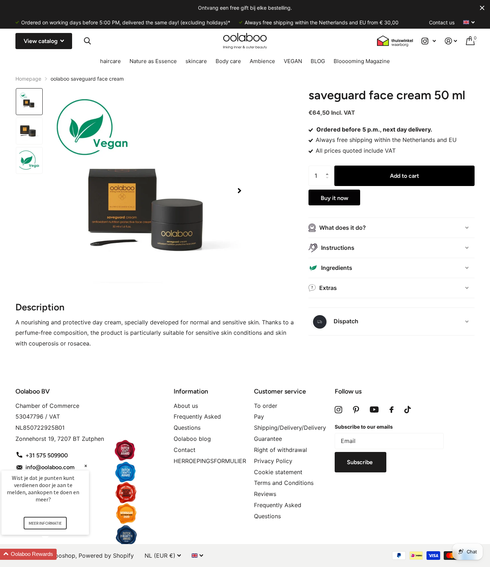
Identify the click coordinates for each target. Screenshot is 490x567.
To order (265, 405)
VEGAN (293, 61)
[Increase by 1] (328, 169)
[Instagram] (338, 409)
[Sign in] (451, 41)
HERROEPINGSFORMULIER (210, 460)
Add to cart (404, 175)
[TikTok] (407, 409)
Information (191, 391)
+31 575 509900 (46, 455)
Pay (259, 416)
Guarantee (268, 438)
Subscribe (360, 462)
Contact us (441, 22)
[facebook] (392, 409)
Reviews (265, 493)
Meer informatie (45, 523)
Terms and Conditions (284, 482)
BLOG (318, 61)
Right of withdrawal (280, 449)
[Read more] (428, 41)
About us (186, 405)
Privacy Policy (273, 460)
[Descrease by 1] (328, 183)
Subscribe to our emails (364, 427)
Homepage (28, 79)
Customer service (280, 391)
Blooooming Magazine (362, 61)
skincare (196, 61)
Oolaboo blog (192, 438)
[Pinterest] (356, 409)
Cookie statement (278, 472)
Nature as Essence (153, 61)
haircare (110, 61)
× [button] (85, 465)
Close (482, 8)
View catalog (41, 41)
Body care (228, 61)
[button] (239, 191)
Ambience (262, 61)
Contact (184, 449)
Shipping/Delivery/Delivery (290, 427)
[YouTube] (374, 409)
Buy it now (334, 198)
